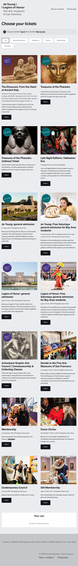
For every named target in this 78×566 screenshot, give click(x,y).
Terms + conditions (46, 558)
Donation (8, 46)
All (5, 40)
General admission (19, 40)
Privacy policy (62, 558)
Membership (61, 40)
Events (48, 40)
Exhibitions (35, 40)
